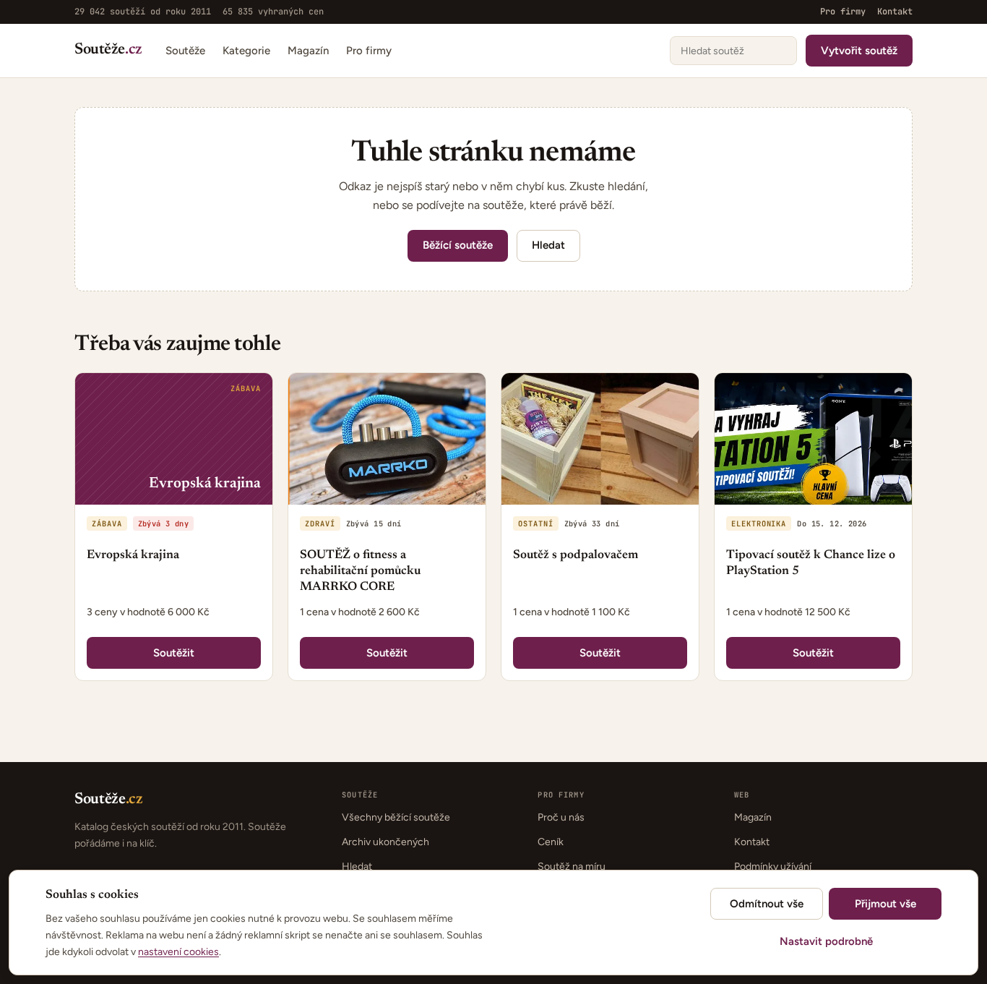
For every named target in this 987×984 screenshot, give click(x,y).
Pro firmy (843, 11)
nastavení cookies (178, 952)
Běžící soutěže (458, 245)
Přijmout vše (885, 903)
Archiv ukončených (385, 842)
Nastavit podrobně (826, 941)
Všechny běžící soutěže (396, 817)
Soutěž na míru (571, 866)
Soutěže (108, 50)
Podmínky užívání (772, 866)
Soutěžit (173, 652)
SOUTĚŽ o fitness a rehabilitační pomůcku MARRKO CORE (360, 571)
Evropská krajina (133, 555)
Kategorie (246, 49)
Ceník (551, 842)
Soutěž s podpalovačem (575, 555)
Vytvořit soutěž (859, 49)
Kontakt (895, 11)
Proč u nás (561, 817)
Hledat (548, 245)
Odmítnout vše (766, 903)
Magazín (308, 49)
